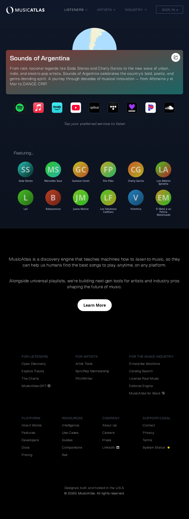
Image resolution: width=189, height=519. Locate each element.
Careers (108, 433)
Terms (147, 440)
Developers (30, 440)
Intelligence (70, 425)
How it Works (32, 425)
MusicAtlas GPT (34, 386)
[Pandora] (150, 107)
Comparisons (72, 447)
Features (28, 433)
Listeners (74, 10)
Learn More (94, 305)
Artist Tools (84, 364)
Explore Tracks (33, 371)
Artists (104, 10)
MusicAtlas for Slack (145, 393)
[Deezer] (131, 107)
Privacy (148, 433)
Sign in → (169, 10)
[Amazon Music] (57, 107)
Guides (67, 440)
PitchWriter (84, 378)
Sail (64, 455)
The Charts (30, 378)
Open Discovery (34, 364)
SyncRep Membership (93, 371)
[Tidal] (113, 107)
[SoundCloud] (169, 107)
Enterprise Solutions (144, 364)
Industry (134, 10)
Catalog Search (141, 371)
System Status (154, 447)
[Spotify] (19, 107)
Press (106, 440)
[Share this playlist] (175, 57)
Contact (149, 425)
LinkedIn (109, 447)
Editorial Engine (141, 386)
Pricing (27, 455)
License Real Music (144, 378)
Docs (26, 447)
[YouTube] (75, 107)
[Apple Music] (38, 107)
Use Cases (70, 433)
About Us (109, 425)
